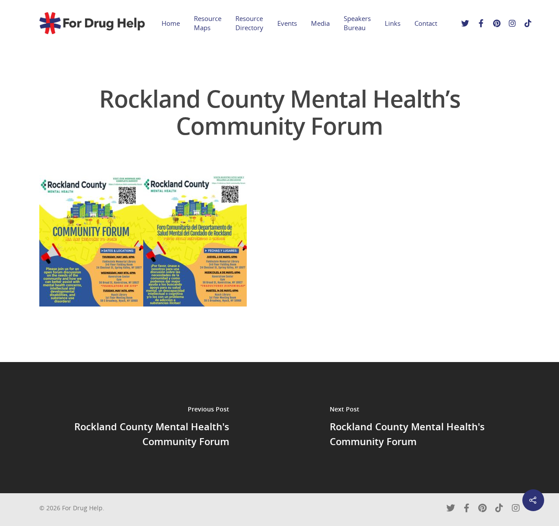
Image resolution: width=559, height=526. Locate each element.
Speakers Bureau (357, 23)
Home (171, 23)
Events (287, 23)
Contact (425, 23)
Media (320, 23)
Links (392, 23)
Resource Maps (207, 23)
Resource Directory (249, 23)
